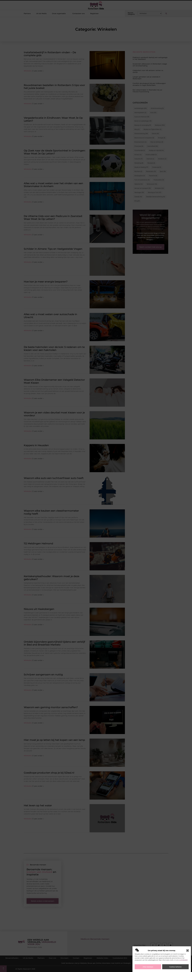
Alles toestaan (148, 967)
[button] (187, 950)
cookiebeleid (183, 960)
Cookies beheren (175, 967)
